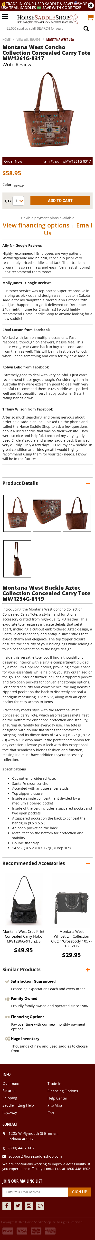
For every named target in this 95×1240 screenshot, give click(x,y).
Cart (51, 1112)
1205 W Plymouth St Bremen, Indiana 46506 (33, 1136)
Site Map (55, 1105)
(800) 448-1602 (22, 1147)
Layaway (9, 1112)
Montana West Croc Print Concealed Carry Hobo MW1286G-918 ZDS (23, 936)
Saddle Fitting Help (18, 1105)
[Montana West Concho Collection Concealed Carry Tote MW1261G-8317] (47, 155)
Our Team (10, 1083)
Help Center (57, 1098)
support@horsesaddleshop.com (35, 1156)
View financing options (36, 225)
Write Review (16, 64)
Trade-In (54, 1083)
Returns (8, 1090)
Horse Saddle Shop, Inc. (47, 19)
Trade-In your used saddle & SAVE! (40, 3)
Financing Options (63, 1090)
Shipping (9, 1097)
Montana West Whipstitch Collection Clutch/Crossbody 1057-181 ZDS (71, 938)
